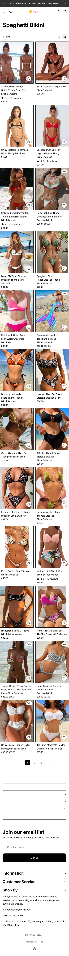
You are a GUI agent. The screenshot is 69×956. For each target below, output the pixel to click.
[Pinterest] (34, 949)
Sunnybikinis (38, 935)
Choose (31, 78)
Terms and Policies (34, 942)
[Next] (48, 762)
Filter (8, 36)
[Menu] (3, 11)
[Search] (10, 11)
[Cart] (65, 11)
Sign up (34, 857)
